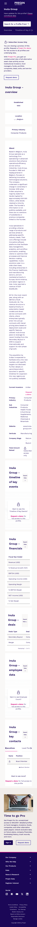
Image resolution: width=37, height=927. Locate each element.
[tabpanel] (18, 760)
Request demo (11, 77)
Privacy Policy (23, 904)
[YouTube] (17, 894)
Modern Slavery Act (17, 911)
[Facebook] (12, 894)
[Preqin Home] (19, 3)
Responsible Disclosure (17, 916)
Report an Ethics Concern (17, 914)
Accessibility (22, 907)
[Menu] (5, 3)
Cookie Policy (13, 907)
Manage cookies (17, 918)
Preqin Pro (12, 57)
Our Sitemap (22, 909)
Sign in (8, 842)
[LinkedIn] (27, 894)
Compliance (13, 909)
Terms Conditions (13, 904)
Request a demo (17, 516)
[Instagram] (7, 894)
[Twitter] (22, 894)
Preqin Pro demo (24, 48)
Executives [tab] (10, 748)
